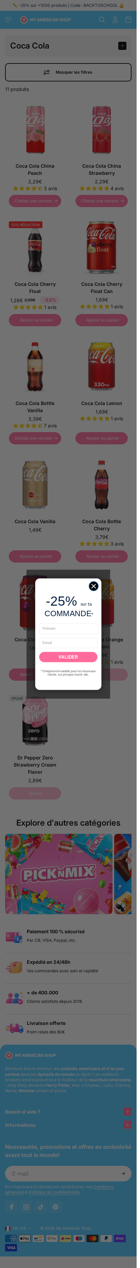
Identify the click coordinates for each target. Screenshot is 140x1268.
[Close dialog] (94, 586)
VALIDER (68, 656)
